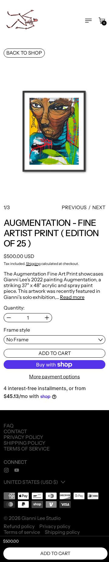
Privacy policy (54, 526)
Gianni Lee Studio (41, 518)
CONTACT (15, 431)
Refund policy (19, 526)
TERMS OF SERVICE (27, 449)
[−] (9, 317)
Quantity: (14, 308)
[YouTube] (16, 470)
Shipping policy (62, 532)
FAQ (9, 426)
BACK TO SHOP (24, 53)
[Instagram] (6, 470)
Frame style (17, 330)
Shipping (33, 263)
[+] (47, 317)
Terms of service (22, 532)
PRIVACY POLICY (23, 437)
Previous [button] (74, 207)
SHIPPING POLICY (24, 443)
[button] (54, 132)
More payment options (54, 377)
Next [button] (98, 207)
